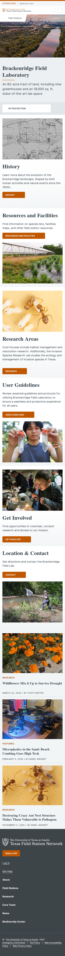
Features (8, 743)
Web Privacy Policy (22, 945)
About (6, 879)
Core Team (9, 904)
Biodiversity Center (27, 3)
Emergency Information (13, 942)
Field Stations (15, 18)
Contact (10, 575)
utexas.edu (9, 3)
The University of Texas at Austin (22, 939)
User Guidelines (14, 414)
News (5, 913)
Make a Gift (11, 853)
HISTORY (10, 195)
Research (11, 371)
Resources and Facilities (20, 235)
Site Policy (35, 942)
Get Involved (13, 539)
